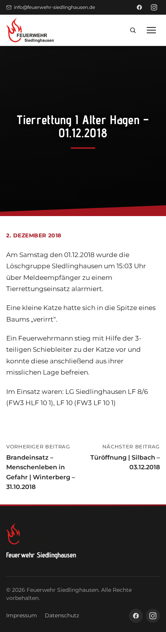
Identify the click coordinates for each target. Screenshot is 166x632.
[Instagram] (154, 7)
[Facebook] (139, 7)
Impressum (21, 615)
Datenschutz (62, 615)
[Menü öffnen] (151, 30)
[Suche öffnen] (132, 30)
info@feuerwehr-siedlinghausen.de (54, 7)
